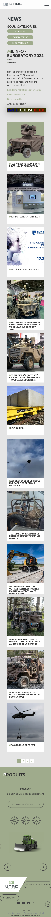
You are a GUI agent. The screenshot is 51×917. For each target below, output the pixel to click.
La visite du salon (16, 94)
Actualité (20, 31)
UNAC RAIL (10, 898)
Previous (7, 862)
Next (42, 862)
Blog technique (20, 43)
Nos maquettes (15, 99)
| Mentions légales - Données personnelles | (25, 913)
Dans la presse (20, 37)
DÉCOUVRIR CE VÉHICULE (22, 804)
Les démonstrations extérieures (24, 89)
